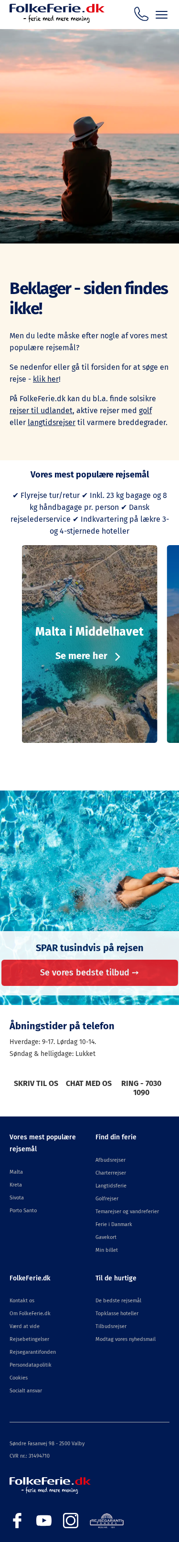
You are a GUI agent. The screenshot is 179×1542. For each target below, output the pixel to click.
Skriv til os (36, 1083)
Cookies (19, 1378)
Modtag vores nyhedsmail (125, 1339)
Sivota (17, 1198)
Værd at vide (25, 1326)
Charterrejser (110, 1173)
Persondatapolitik (31, 1365)
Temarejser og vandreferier (127, 1211)
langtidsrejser (51, 422)
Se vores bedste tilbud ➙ (89, 972)
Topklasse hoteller (116, 1313)
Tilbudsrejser (110, 1326)
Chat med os (89, 1083)
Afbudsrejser (110, 1160)
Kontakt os (22, 1301)
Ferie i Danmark (113, 1224)
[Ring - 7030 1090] (141, 14)
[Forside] (57, 20)
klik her (46, 379)
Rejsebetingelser (29, 1339)
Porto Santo (23, 1210)
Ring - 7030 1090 (141, 1088)
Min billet (106, 1250)
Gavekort (105, 1237)
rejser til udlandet (41, 410)
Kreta (16, 1185)
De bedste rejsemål (118, 1301)
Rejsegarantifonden (33, 1352)
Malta (16, 1172)
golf (145, 410)
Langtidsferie (110, 1186)
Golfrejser (106, 1199)
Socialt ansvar (26, 1391)
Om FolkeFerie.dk (30, 1313)
